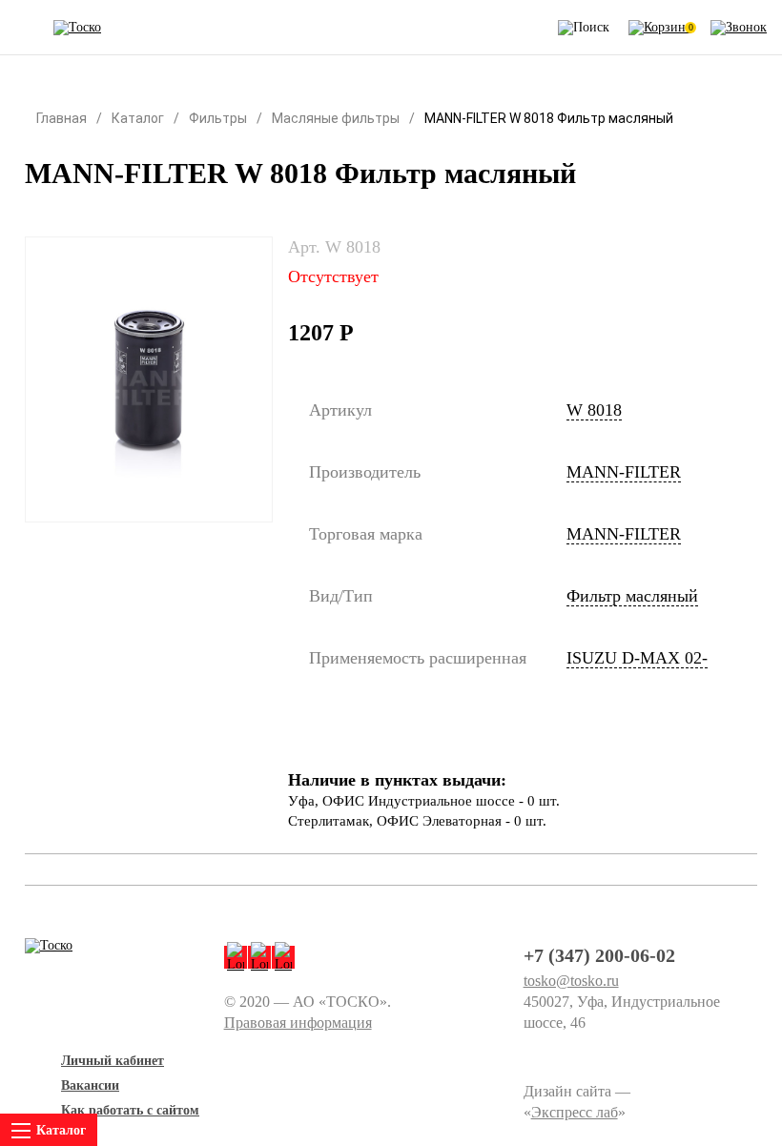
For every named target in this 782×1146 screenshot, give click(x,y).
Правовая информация (298, 1022)
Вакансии (90, 1085)
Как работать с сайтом (130, 1110)
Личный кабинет (112, 1061)
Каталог (138, 118)
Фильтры (218, 118)
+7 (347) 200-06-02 (599, 955)
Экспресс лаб (574, 1112)
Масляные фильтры (336, 118)
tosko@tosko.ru (571, 980)
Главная (61, 118)
